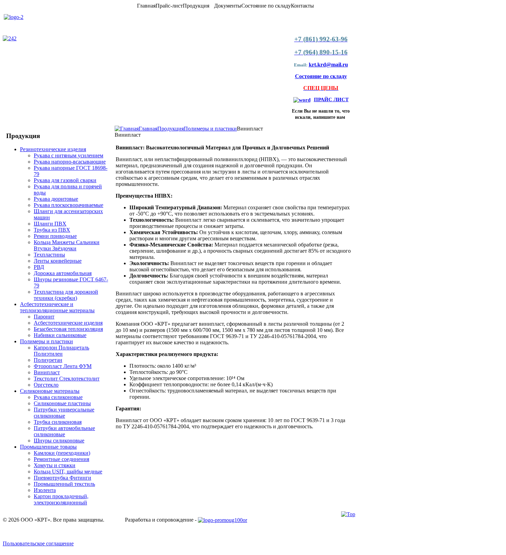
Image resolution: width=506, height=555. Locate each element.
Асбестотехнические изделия (68, 323)
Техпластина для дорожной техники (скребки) (66, 295)
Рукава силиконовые (58, 397)
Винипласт (47, 372)
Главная (148, 129)
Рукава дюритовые (56, 199)
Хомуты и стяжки (54, 465)
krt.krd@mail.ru (328, 64)
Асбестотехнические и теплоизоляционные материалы (57, 307)
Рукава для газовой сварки (65, 180)
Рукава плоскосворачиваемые (68, 205)
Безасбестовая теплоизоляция (68, 329)
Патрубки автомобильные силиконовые (64, 431)
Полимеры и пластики (46, 341)
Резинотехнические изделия (53, 149)
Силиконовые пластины (62, 403)
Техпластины (49, 255)
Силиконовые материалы (50, 391)
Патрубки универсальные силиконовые (64, 413)
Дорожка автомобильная (63, 273)
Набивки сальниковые (60, 335)
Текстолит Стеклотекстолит (66, 378)
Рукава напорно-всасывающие (70, 162)
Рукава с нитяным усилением (68, 155)
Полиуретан (48, 360)
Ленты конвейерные (58, 261)
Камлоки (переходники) (62, 453)
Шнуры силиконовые (59, 440)
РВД (39, 267)
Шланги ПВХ (50, 224)
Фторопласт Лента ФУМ (63, 366)
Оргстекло (46, 385)
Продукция (170, 129)
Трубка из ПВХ (52, 230)
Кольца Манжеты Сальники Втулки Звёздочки (66, 245)
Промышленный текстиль (64, 484)
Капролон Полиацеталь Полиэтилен (61, 351)
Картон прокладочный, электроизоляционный (61, 499)
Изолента (45, 490)
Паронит (44, 317)
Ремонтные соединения (61, 459)
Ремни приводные (55, 236)
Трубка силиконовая (58, 422)
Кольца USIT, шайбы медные (68, 471)
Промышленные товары (48, 447)
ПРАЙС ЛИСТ (331, 99)
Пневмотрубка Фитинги (62, 478)
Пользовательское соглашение (38, 543)
